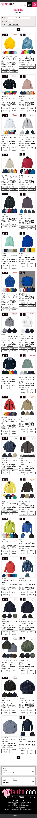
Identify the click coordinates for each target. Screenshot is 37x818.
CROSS (10, 780)
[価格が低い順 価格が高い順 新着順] (13, 24)
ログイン (10, 66)
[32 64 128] (10, 21)
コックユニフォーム (10, 770)
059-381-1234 (15, 805)
